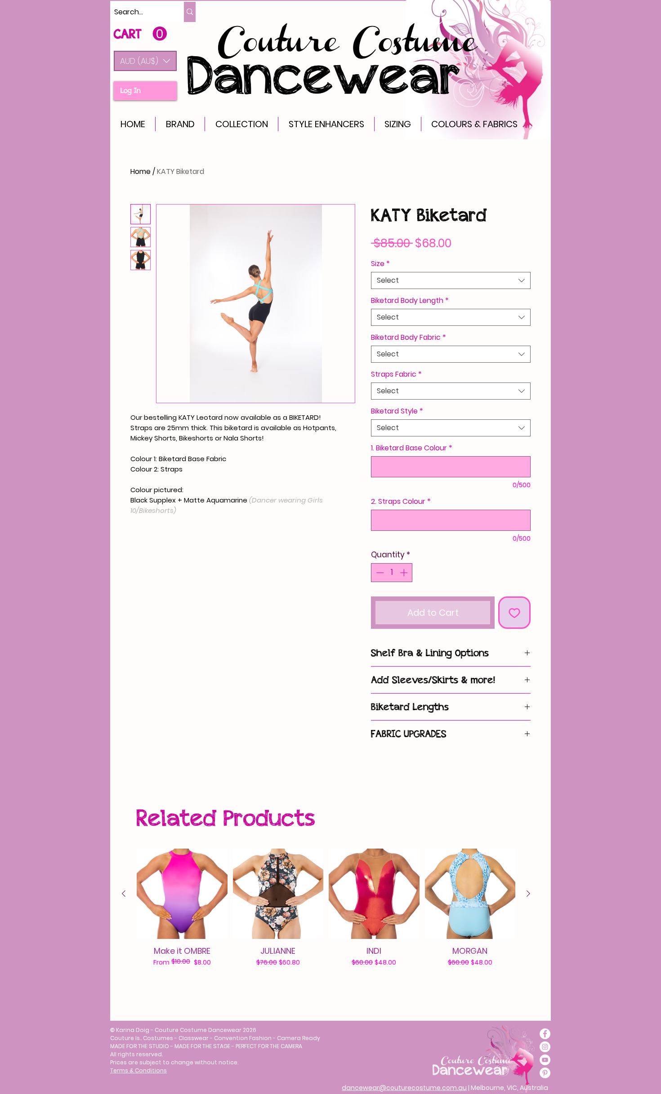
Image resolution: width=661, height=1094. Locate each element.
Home (140, 171)
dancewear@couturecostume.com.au (404, 1087)
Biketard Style (397, 411)
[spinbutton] (392, 573)
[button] (145, 61)
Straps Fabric (396, 374)
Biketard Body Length (410, 300)
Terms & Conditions (138, 1070)
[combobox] (451, 280)
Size (380, 263)
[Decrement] (379, 573)
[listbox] (145, 61)
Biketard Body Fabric (408, 337)
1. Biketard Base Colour (411, 448)
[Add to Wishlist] (514, 612)
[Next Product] (528, 893)
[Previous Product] (123, 893)
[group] (326, 918)
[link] (140, 34)
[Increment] (404, 573)
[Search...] (190, 12)
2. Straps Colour (401, 501)
